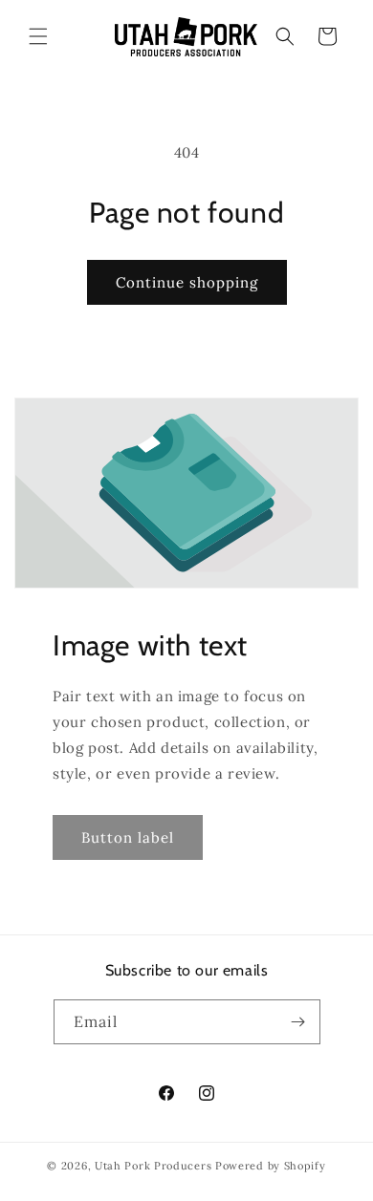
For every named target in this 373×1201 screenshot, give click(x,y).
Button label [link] (127, 837)
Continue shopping (187, 282)
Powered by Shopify (270, 1165)
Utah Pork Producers (153, 1165)
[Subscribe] (298, 1021)
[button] (38, 36)
